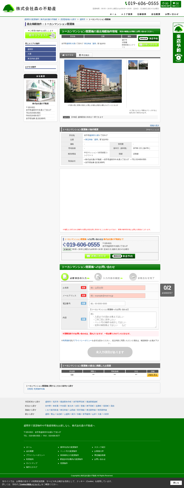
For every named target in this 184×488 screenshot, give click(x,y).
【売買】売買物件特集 (36, 389)
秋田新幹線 (102, 410)
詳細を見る (152, 375)
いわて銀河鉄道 (52, 410)
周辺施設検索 (100, 455)
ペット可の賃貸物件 (68, 451)
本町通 (56, 406)
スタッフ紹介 (100, 447)
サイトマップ (31, 463)
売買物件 (64, 463)
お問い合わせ (100, 459)
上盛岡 (67, 414)
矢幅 (79, 414)
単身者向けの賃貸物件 (69, 455)
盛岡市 (69, 44)
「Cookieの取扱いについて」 (29, 484)
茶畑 (83, 406)
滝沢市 (55, 402)
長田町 (106, 406)
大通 (73, 44)
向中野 (48, 406)
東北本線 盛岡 (33, 58)
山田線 (73, 410)
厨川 (73, 414)
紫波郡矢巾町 (65, 402)
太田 (77, 406)
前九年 (71, 406)
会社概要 (30, 451)
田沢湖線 (81, 410)
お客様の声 (99, 451)
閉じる (176, 483)
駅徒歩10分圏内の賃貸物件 (71, 459)
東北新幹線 (91, 410)
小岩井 (106, 414)
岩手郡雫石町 (79, 402)
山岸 (94, 414)
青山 (53, 414)
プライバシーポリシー (83, 340)
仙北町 (59, 414)
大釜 (99, 414)
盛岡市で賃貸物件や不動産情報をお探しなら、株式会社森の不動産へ (59, 425)
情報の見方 (154, 125)
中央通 (63, 406)
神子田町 (90, 406)
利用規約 (66, 340)
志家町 (99, 406)
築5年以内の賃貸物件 (69, 447)
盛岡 (94, 44)
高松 (112, 406)
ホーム (29, 447)
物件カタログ (31, 467)
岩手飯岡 (86, 414)
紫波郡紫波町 (92, 402)
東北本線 (87, 44)
